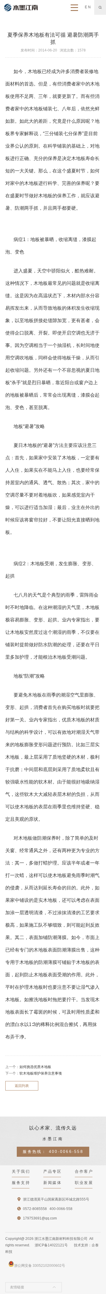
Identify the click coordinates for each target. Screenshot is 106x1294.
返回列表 (22, 1086)
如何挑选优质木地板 (35, 1067)
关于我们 (21, 1171)
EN (88, 7)
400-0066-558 (66, 1151)
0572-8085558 (35, 1209)
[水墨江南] (21, 7)
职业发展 (84, 1182)
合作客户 (84, 1171)
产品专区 (52, 1171)
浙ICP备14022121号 (51, 1245)
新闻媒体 (52, 1182)
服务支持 (21, 1182)
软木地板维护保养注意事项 (40, 1073)
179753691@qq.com (40, 1218)
